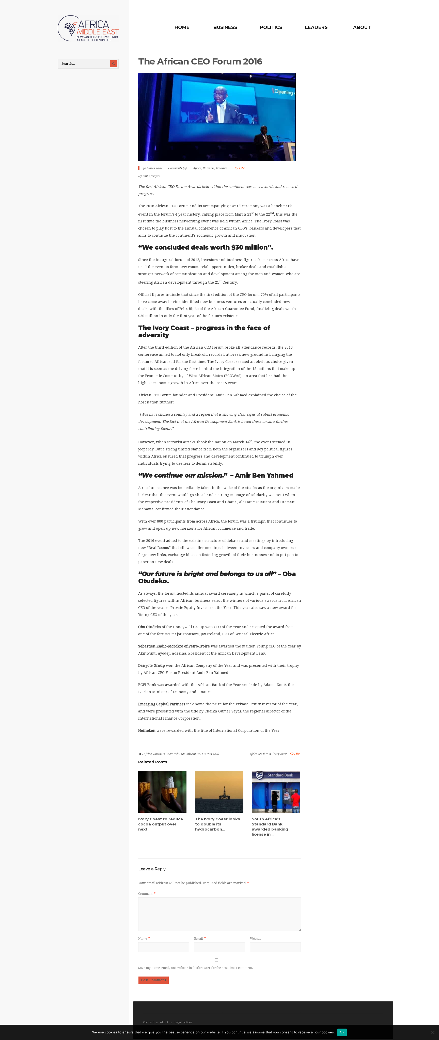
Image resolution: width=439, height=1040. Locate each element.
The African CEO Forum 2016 (200, 61)
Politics (271, 27)
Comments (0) (177, 168)
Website (255, 938)
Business (225, 27)
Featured (221, 168)
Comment (146, 894)
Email (200, 938)
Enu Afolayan (151, 176)
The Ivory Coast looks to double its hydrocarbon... (217, 824)
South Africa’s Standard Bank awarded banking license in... (270, 827)
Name (144, 938)
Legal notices (183, 1022)
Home (182, 27)
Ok (342, 1032)
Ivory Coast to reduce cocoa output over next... (160, 824)
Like (241, 168)
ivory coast (280, 754)
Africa (197, 168)
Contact (148, 1022)
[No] (432, 1032)
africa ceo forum (260, 754)
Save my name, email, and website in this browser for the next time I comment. (195, 968)
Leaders (316, 27)
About (362, 27)
